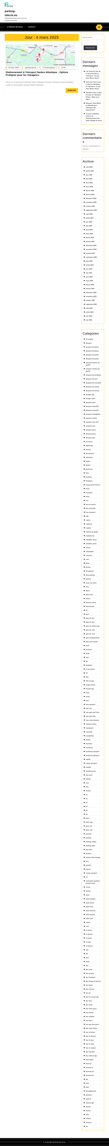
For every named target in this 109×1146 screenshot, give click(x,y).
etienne (88, 579)
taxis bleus (90, 1059)
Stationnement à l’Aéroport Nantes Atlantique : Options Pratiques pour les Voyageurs (37, 73)
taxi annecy (90, 973)
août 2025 (89, 214)
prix (87, 861)
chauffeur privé (91, 540)
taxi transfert (90, 1052)
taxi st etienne (91, 1036)
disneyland (90, 571)
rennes (88, 869)
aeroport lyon (90, 398)
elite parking (90, 575)
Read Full (73, 91)
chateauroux (90, 536)
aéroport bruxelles (92, 359)
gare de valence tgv (93, 626)
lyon (87, 700)
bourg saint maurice (93, 485)
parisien (89, 834)
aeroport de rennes (92, 390)
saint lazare (90, 903)
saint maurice (90, 910)
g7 (86, 610)
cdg (87, 516)
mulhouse (89, 747)
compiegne (90, 551)
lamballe (89, 665)
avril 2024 (89, 277)
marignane (89, 728)
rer (87, 877)
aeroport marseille (92, 406)
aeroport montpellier (93, 414)
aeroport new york (92, 422)
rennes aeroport (91, 873)
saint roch (89, 918)
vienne (88, 1110)
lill (87, 673)
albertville (89, 445)
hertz (87, 645)
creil (87, 559)
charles (88, 528)
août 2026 (89, 167)
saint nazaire (90, 914)
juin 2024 (89, 269)
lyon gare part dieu (92, 712)
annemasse (90, 453)
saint (87, 895)
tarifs (87, 961)
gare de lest (90, 618)
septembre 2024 (91, 257)
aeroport (89, 343)
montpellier (90, 736)
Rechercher (87, 37)
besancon (89, 469)
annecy (88, 449)
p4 (86, 806)
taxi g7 (88, 993)
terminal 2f (89, 1075)
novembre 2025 (91, 202)
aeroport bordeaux (92, 347)
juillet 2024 (90, 265)
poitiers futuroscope (93, 857)
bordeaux (89, 481)
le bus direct (90, 669)
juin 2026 (89, 175)
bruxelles (89, 492)
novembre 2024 (91, 249)
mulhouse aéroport (92, 755)
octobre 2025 (90, 206)
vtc (87, 1126)
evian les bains (91, 583)
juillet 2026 (90, 171)
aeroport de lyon (92, 379)
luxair (88, 696)
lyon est (88, 708)
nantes (88, 759)
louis (87, 692)
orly (87, 787)
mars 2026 (89, 186)
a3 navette (89, 339)
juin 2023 (89, 316)
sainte (88, 922)
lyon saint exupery (92, 720)
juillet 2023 (90, 312)
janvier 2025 (90, 241)
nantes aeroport (91, 763)
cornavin (89, 555)
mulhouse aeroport (92, 751)
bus (87, 500)
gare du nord (90, 634)
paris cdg (89, 822)
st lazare (89, 938)
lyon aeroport (90, 704)
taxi (87, 965)
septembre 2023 (91, 304)
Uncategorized (91, 1091)
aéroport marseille (92, 410)
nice (87, 783)
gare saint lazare (92, 641)
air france (89, 441)
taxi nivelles (90, 1016)
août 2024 (89, 261)
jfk (87, 661)
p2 (86, 798)
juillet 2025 (90, 218)
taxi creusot (90, 989)
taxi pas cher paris (92, 1024)
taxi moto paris (91, 1008)
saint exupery (90, 899)
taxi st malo (90, 1044)
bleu (87, 473)
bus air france (91, 504)
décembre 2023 (91, 292)
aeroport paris (91, 434)
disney (88, 567)
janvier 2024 (90, 288)
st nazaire (89, 946)
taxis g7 (88, 1063)
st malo (88, 942)
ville (87, 1114)
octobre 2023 (90, 300)
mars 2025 (89, 233)
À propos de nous (15, 27)
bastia (88, 461)
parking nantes (91, 842)
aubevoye (89, 457)
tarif (87, 957)
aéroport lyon (90, 402)
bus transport (90, 512)
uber (87, 1087)
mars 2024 (89, 281)
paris (87, 818)
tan (87, 954)
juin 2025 (89, 222)
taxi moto (89, 1005)
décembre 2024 (91, 245)
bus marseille (90, 508)
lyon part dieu (91, 716)
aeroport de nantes (92, 387)
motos (88, 740)
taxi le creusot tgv (92, 997)
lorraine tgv (90, 689)
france (88, 598)
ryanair (88, 891)
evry (87, 587)
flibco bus (89, 594)
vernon (88, 1107)
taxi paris (89, 1020)
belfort (88, 465)
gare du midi (90, 630)
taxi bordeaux (90, 977)
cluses (88, 547)
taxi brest (89, 985)
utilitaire (89, 1095)
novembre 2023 (91, 296)
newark (88, 779)
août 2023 (89, 308)
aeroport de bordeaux (93, 375)
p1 (86, 794)
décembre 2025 (91, 198)
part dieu (89, 849)
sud (87, 950)
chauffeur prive (91, 543)
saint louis (89, 906)
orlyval (88, 791)
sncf (87, 926)
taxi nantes (90, 1012)
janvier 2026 (90, 194)
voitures (89, 1122)
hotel (87, 653)
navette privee (91, 771)
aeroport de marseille (93, 383)
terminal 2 (89, 1067)
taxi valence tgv (91, 1056)
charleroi (89, 524)
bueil (87, 496)
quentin (88, 865)
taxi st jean (90, 1040)
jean (87, 657)
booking (89, 477)
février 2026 (90, 190)
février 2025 (90, 237)
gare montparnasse (92, 638)
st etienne (89, 934)
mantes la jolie (91, 724)
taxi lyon (89, 1001)
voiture (88, 1118)
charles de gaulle (92, 532)
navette (88, 767)
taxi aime (89, 969)
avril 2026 (89, 182)
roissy (88, 887)
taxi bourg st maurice (93, 981)
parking (88, 838)
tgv (87, 1079)
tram (87, 1083)
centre (88, 520)
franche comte (91, 602)
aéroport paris (91, 430)
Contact (32, 27)
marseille (89, 732)
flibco (88, 590)
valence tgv (90, 1103)
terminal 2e (90, 1071)
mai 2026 (89, 179)
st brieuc (89, 930)
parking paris (90, 845)
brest (87, 489)
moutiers (89, 743)
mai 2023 (89, 320)
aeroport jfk (90, 394)
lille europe (90, 681)
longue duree (90, 685)
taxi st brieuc (90, 1032)
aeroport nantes (91, 418)
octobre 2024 (90, 253)
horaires (89, 649)
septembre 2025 (91, 210)
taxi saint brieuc (91, 1028)
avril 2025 (89, 230)
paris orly (89, 830)
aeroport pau (90, 438)
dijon (88, 563)
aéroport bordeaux (92, 351)
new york (89, 775)
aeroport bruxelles (92, 355)
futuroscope (90, 606)
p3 (86, 802)
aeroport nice (90, 426)
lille (87, 677)
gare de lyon (90, 622)
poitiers (88, 853)
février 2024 (90, 284)
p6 (86, 814)
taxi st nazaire (91, 1048)
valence (88, 1099)
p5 (86, 810)
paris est (89, 826)
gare (87, 614)
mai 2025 (89, 226)
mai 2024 (89, 273)
